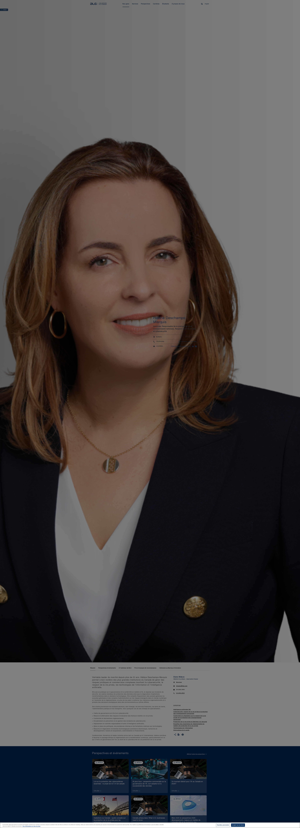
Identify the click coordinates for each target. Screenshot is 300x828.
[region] (150, 825)
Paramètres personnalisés (223, 825)
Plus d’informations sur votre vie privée (31, 826)
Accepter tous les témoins (238, 825)
